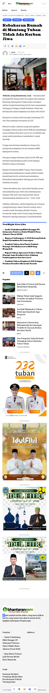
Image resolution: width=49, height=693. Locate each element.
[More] (24, 46)
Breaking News (22, 290)
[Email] (16, 46)
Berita (7, 20)
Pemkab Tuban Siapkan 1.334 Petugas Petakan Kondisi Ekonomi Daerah (23, 262)
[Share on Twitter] (12, 46)
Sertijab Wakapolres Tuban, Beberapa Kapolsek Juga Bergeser (29, 312)
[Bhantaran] (18, 608)
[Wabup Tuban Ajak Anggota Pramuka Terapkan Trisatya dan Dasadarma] (9, 299)
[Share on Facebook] (8, 46)
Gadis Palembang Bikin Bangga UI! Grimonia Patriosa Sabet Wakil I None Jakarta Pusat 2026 (22, 232)
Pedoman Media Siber (13, 677)
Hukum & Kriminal (23, 347)
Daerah (17, 20)
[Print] (20, 46)
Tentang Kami (9, 682)
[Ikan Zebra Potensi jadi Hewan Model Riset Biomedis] (9, 287)
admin (13, 52)
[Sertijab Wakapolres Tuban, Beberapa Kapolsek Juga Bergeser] (9, 312)
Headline (20, 304)
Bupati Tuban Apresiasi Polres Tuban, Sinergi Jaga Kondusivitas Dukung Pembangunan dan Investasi (23, 255)
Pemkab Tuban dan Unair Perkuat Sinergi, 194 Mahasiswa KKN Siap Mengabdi (20, 246)
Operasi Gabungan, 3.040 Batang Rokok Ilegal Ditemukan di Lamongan (24, 239)
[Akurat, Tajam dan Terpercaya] (24, 4)
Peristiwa (28, 20)
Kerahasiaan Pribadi (12, 679)
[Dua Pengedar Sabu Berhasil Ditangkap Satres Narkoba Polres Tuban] (9, 342)
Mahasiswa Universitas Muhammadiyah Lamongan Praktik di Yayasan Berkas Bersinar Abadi (29, 326)
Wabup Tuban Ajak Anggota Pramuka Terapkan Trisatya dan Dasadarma (30, 298)
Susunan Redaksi (10, 674)
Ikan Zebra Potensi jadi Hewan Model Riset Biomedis (31, 285)
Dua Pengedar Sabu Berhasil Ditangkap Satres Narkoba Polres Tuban (30, 341)
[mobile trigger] (5, 3)
